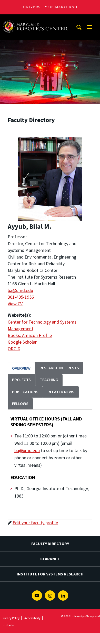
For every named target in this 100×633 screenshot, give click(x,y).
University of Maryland (50, 7)
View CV (15, 304)
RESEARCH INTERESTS (59, 367)
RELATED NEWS (60, 391)
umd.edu (8, 625)
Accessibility (32, 618)
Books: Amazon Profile (30, 335)
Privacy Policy (11, 618)
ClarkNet (50, 558)
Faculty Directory (50, 543)
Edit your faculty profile (35, 523)
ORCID (14, 349)
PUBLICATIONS (25, 391)
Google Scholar (22, 342)
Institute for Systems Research (50, 573)
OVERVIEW (21, 368)
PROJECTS (21, 379)
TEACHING (49, 379)
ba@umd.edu (20, 290)
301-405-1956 (21, 297)
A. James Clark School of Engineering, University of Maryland (37, 19)
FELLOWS (20, 403)
